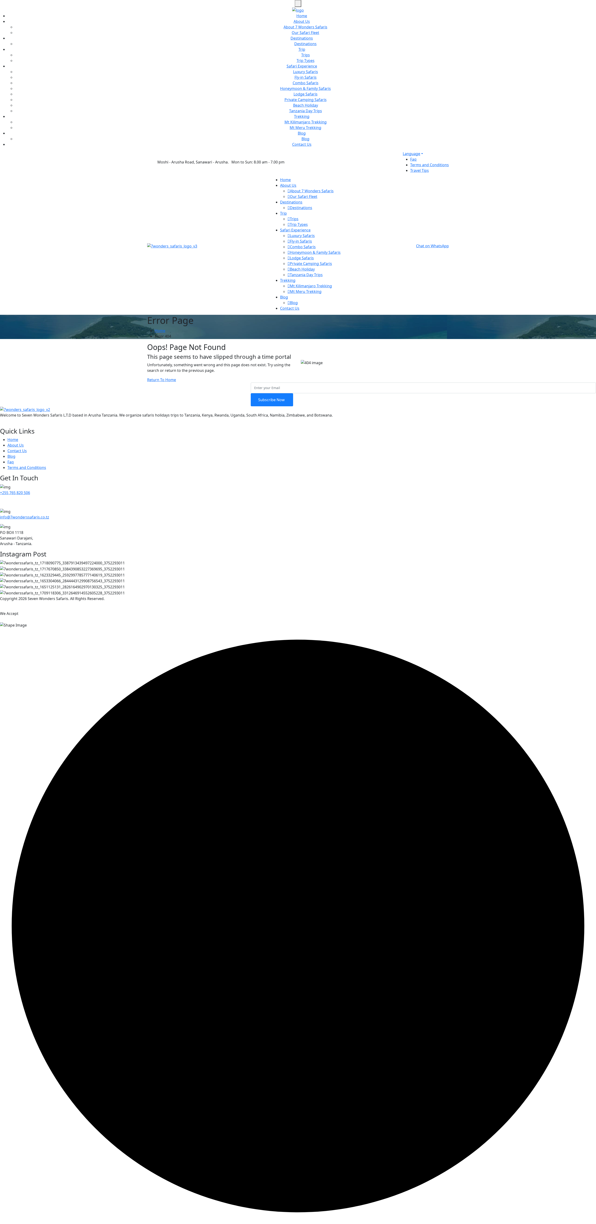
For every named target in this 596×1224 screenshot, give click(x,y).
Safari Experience (302, 66)
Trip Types (306, 60)
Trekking (301, 116)
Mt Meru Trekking (305, 127)
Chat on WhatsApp (432, 245)
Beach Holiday (305, 105)
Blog (302, 133)
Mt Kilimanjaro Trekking (305, 122)
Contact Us (302, 144)
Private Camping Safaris (305, 99)
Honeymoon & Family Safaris (305, 88)
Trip (301, 49)
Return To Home (161, 379)
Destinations (302, 38)
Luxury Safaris (305, 71)
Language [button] (411, 153)
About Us (302, 21)
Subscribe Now (272, 399)
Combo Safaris (305, 82)
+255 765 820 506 (15, 492)
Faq (413, 159)
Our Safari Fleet (305, 32)
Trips (305, 55)
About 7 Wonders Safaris (305, 27)
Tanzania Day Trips (305, 110)
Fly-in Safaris (306, 77)
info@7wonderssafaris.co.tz (24, 517)
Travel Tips (419, 170)
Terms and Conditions (429, 164)
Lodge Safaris (306, 94)
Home (301, 15)
